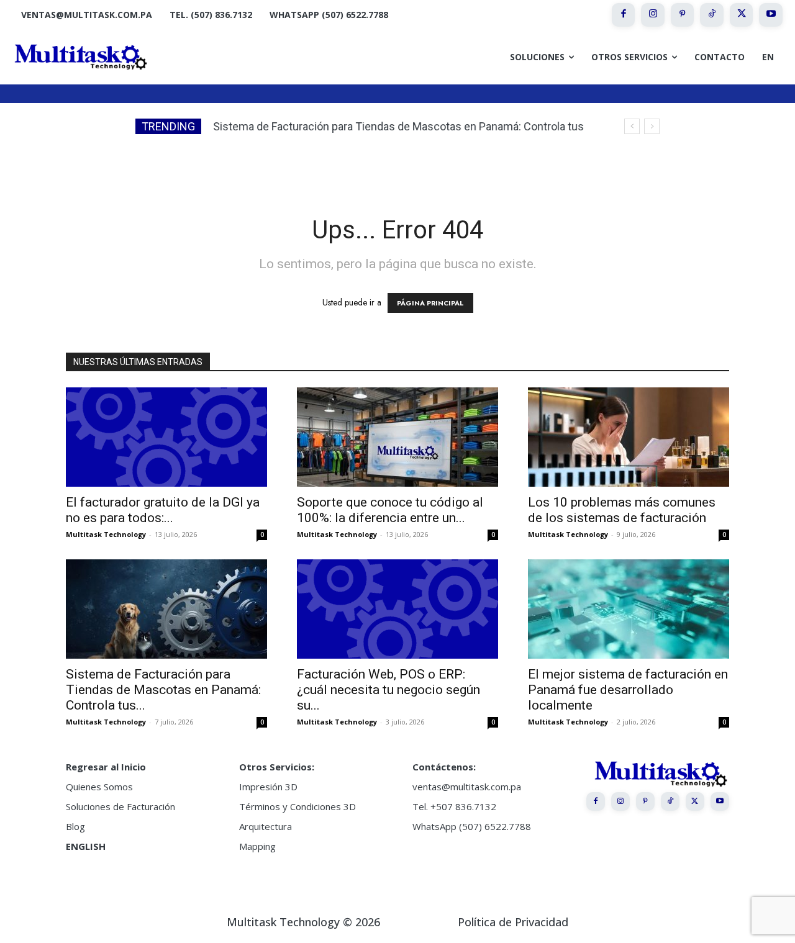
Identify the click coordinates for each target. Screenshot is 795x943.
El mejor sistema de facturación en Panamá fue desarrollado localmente (628, 690)
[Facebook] (623, 15)
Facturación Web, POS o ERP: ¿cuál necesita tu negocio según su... (388, 690)
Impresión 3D (268, 786)
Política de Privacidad (513, 921)
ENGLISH (86, 846)
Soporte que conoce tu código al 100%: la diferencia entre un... (390, 510)
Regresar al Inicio (106, 766)
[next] (652, 126)
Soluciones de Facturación (120, 806)
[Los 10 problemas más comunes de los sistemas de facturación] (628, 437)
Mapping (257, 846)
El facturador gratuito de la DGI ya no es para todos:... (163, 510)
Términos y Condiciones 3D (297, 806)
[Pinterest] (682, 15)
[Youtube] (771, 15)
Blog (75, 826)
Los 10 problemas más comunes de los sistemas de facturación (622, 510)
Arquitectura (265, 826)
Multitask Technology (106, 534)
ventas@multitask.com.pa (466, 786)
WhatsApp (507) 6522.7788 (471, 826)
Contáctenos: (444, 766)
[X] (741, 15)
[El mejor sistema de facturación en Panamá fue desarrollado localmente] (628, 609)
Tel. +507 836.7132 (454, 806)
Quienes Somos (99, 786)
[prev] (632, 126)
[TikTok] (712, 15)
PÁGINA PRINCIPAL (430, 303)
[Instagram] (653, 15)
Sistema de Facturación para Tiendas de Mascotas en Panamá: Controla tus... (163, 690)
